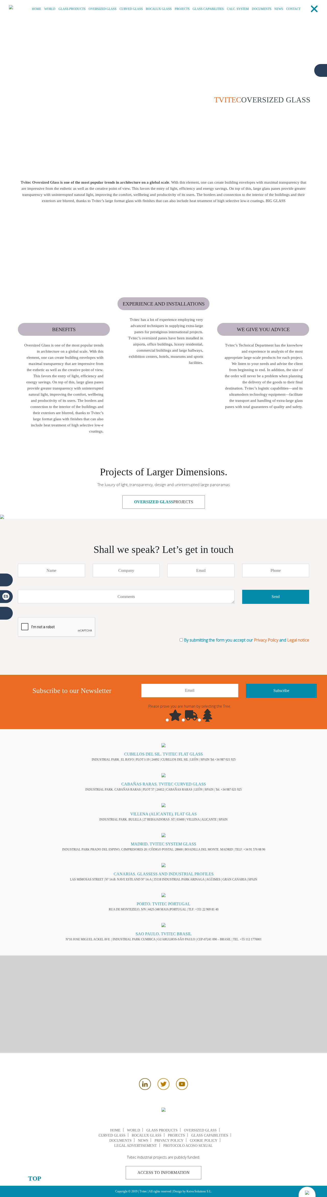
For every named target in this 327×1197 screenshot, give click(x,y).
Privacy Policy (266, 640)
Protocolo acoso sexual (188, 1146)
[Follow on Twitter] (163, 1088)
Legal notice (298, 640)
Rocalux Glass (159, 9)
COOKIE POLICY (203, 1140)
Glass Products (72, 9)
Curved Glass (131, 9)
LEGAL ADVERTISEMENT (135, 1146)
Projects (182, 9)
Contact (293, 9)
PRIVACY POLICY (169, 1140)
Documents (261, 9)
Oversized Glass (102, 9)
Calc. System (238, 9)
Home (36, 9)
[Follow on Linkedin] (145, 1088)
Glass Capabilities (208, 9)
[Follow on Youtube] (182, 1088)
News (278, 9)
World (49, 9)
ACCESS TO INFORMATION (163, 1172)
